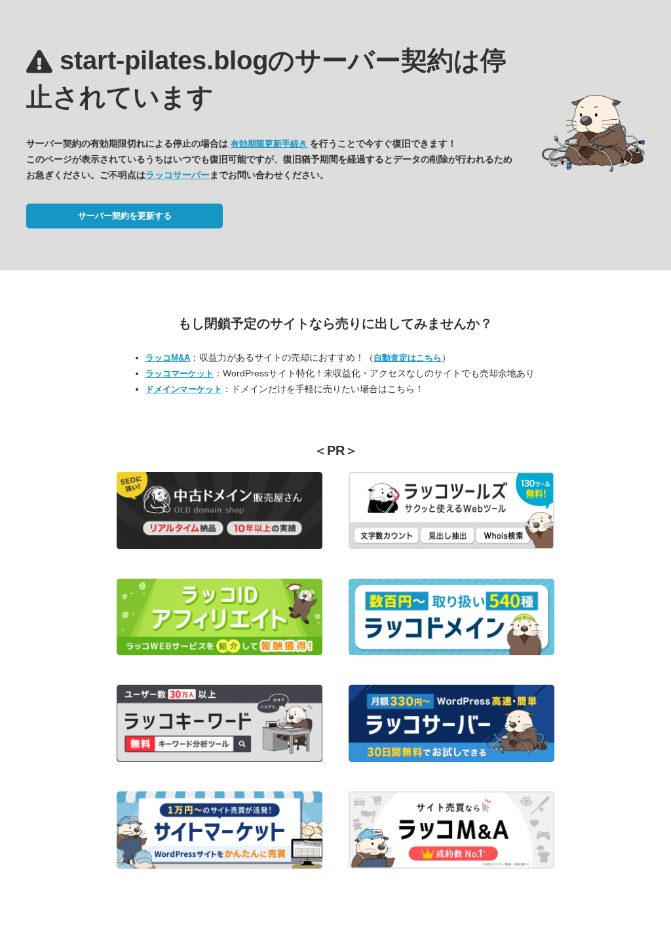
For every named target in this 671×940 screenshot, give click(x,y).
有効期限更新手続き (269, 144)
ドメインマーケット (183, 389)
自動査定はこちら (408, 358)
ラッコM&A (167, 358)
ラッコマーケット (179, 373)
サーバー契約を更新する (125, 216)
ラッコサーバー (177, 175)
